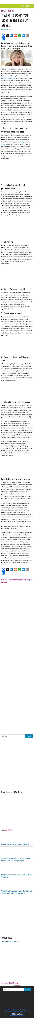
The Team (16, 1010)
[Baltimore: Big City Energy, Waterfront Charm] (17, 837)
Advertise (22, 1011)
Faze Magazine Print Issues (17, 1015)
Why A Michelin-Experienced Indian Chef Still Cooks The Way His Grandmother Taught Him (16, 892)
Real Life (11, 10)
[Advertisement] (17, 657)
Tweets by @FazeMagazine (10, 941)
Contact (15, 1011)
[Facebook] (3, 35)
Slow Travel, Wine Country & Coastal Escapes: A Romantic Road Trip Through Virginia (15, 859)
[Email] (27, 35)
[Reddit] (15, 35)
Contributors (24, 1010)
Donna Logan (7, 29)
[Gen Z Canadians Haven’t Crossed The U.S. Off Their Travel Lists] (17, 868)
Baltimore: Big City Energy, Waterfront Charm (15, 844)
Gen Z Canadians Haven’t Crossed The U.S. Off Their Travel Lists (16, 875)
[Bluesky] (23, 35)
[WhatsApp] (19, 35)
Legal (28, 1011)
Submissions (8, 1011)
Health (3, 10)
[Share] (3, 38)
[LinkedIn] (11, 35)
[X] (7, 35)
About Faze (8, 1010)
